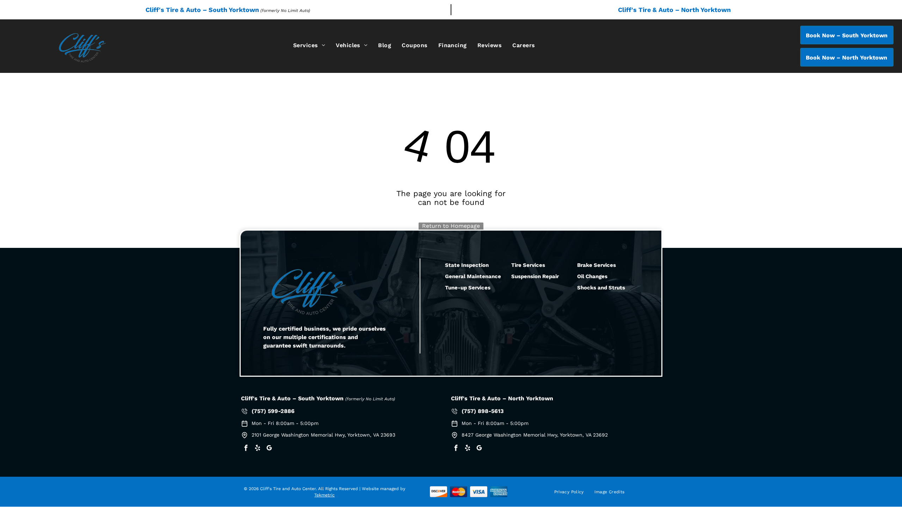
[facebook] (246, 449)
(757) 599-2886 (273, 411)
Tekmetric (324, 495)
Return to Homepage (451, 226)
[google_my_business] (269, 449)
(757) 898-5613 (482, 411)
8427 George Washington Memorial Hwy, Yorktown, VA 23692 (535, 435)
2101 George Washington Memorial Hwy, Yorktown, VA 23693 (323, 435)
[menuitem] (309, 45)
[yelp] (257, 449)
